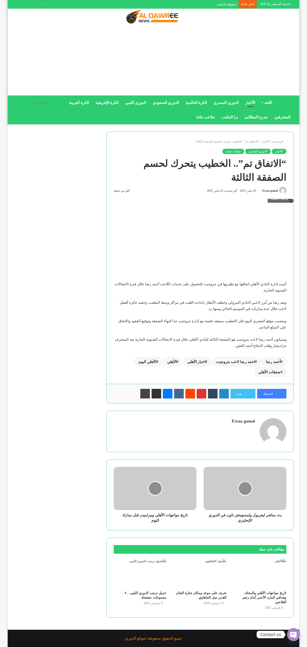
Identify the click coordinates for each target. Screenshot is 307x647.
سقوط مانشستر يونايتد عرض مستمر (212, 4)
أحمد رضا (273, 362)
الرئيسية (278, 141)
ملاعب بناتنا (205, 117)
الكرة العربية (79, 103)
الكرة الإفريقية (107, 103)
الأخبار (250, 103)
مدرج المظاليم (256, 117)
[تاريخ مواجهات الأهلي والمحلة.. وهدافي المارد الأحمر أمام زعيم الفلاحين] (260, 573)
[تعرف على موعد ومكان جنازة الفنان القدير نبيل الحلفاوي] (200, 573)
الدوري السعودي (166, 103)
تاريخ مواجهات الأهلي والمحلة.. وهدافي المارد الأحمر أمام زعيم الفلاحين (264, 597)
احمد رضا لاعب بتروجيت (235, 362)
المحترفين (282, 117)
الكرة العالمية (196, 103)
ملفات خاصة (233, 151)
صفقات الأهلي (269, 372)
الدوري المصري (226, 103)
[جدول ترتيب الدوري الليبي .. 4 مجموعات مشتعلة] (140, 573)
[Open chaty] (293, 634)
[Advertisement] (153, 61)
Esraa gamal (270, 190)
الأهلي (172, 362)
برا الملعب (230, 117)
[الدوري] (153, 17)
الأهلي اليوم (147, 362)
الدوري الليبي (135, 103)
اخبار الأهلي (196, 362)
